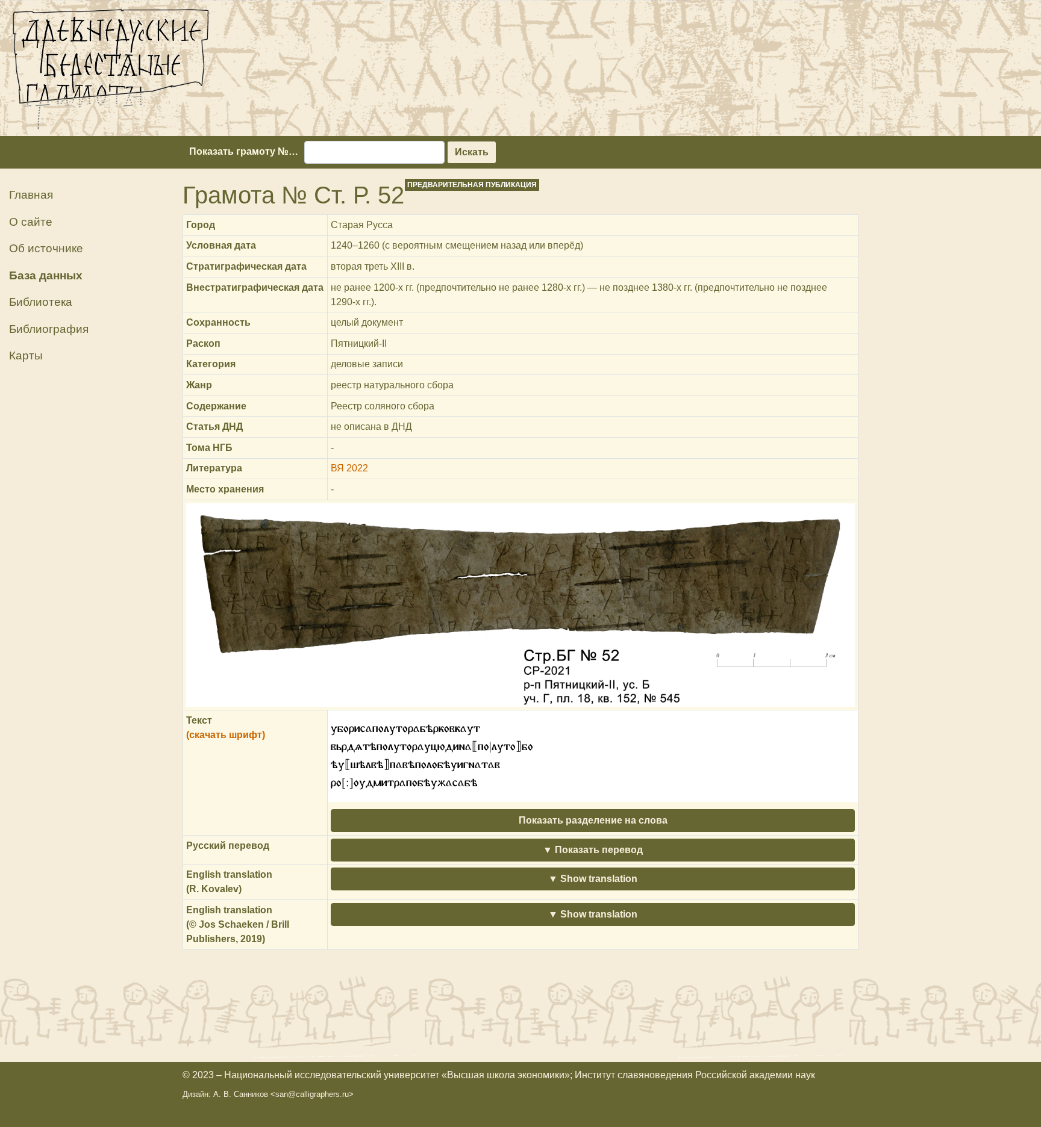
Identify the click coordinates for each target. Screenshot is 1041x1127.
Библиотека (40, 302)
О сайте (30, 222)
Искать (472, 152)
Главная (31, 194)
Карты (26, 355)
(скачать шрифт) (225, 735)
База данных (46, 275)
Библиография (49, 329)
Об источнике (46, 248)
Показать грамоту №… (243, 151)
